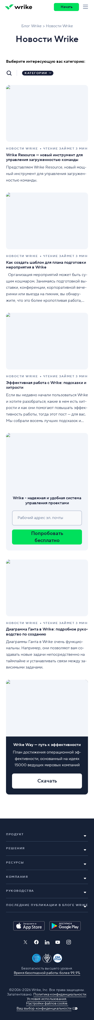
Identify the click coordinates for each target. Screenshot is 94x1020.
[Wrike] (18, 7)
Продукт (15, 834)
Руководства (20, 891)
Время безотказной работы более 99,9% (47, 973)
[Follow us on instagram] (68, 942)
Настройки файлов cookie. (47, 1003)
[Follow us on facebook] (36, 942)
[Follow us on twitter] (25, 942)
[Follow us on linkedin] (47, 942)
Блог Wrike (31, 26)
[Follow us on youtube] (57, 942)
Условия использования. (47, 999)
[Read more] (47, 134)
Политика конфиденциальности (59, 994)
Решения (15, 848)
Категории (36, 73)
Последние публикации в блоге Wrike (47, 905)
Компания (17, 877)
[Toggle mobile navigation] (86, 7)
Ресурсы (15, 862)
